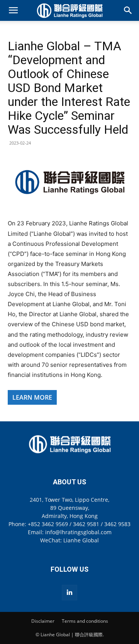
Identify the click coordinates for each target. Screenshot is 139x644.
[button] (13, 10)
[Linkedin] (69, 592)
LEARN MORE (32, 397)
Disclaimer (42, 621)
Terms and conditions (85, 621)
